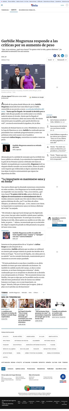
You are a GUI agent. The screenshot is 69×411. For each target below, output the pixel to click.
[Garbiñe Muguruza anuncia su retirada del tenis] (6, 148)
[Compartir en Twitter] (58, 56)
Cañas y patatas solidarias (33, 353)
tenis (30, 292)
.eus (3, 369)
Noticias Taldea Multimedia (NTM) (7, 380)
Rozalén (36, 349)
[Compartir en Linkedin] (62, 56)
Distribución (31, 377)
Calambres (36, 340)
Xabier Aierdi (31, 336)
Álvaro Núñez (17, 336)
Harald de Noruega (53, 353)
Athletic (5, 336)
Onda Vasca (18, 379)
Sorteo (5, 357)
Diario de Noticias (20, 377)
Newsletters (41, 369)
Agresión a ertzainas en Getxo (36, 345)
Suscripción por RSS (47, 378)
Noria (18, 353)
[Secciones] (2, 5)
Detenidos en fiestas (21, 340)
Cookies (38, 401)
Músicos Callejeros (9, 349)
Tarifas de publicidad (33, 379)
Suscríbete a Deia (61, 369)
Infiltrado (6, 340)
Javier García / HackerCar (58, 317)
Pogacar (5, 345)
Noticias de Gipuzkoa (20, 378)
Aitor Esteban (7, 353)
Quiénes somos (20, 369)
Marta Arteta (53, 336)
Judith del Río (21, 324)
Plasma (52, 345)
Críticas (36, 292)
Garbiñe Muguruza (14, 292)
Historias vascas (49, 340)
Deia (2, 377)
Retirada (24, 292)
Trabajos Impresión (47, 377)
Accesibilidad (49, 401)
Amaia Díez (4, 319)
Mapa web (31, 378)
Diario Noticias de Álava (6, 378)
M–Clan (41, 336)
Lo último (51, 117)
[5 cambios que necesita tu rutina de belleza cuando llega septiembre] (9, 303)
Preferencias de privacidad (64, 403)
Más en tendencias (11, 297)
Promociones (31, 369)
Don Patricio (17, 345)
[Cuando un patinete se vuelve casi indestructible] (60, 303)
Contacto (10, 369)
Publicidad (50, 369)
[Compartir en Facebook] (54, 56)
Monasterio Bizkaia (50, 349)
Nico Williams (24, 349)
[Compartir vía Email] (66, 56)
